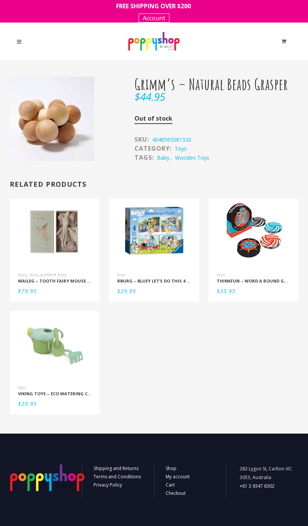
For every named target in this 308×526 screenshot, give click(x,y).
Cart (170, 485)
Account (154, 18)
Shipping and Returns (116, 468)
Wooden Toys (192, 157)
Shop (171, 468)
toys (181, 148)
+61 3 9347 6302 (257, 486)
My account (178, 476)
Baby (163, 157)
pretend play (54, 274)
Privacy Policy (108, 485)
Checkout (176, 493)
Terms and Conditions (117, 476)
